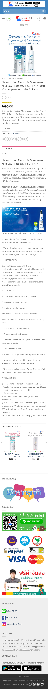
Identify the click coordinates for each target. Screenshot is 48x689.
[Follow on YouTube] (42, 684)
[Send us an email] (38, 684)
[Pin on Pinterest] (22, 139)
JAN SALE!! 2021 (24, 677)
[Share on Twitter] (13, 139)
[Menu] (3, 18)
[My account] (39, 19)
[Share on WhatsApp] (4, 139)
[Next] (46, 447)
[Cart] (44, 18)
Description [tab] (7, 149)
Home (4, 78)
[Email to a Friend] (17, 139)
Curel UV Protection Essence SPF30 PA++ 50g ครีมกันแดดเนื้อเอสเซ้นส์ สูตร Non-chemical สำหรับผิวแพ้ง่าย (12, 455)
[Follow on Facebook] (30, 684)
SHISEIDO (20, 78)
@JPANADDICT (12, 610)
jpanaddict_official (14, 624)
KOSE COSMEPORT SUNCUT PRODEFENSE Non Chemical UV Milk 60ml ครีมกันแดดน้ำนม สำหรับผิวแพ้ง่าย (35, 455)
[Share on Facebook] (9, 139)
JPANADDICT (11, 617)
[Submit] (43, 11)
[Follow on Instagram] (34, 684)
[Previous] (1, 447)
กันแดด (19, 133)
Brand (11, 78)
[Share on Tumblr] (26, 139)
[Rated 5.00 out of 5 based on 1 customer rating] (24, 102)
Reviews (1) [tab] (6, 154)
